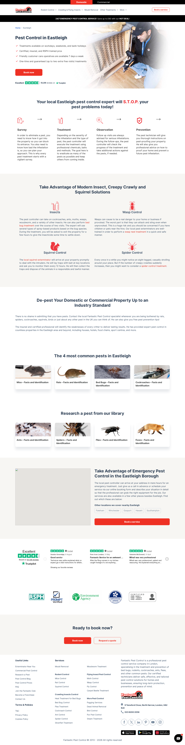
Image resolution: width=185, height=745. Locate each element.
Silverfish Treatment (64, 723)
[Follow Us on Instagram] (160, 722)
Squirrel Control (62, 686)
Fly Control (91, 686)
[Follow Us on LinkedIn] (138, 722)
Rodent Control (47, 10)
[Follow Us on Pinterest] (145, 722)
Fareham (100, 510)
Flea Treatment (61, 706)
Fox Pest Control (94, 714)
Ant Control (60, 714)
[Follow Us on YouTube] (153, 722)
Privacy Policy (21, 715)
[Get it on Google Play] (145, 732)
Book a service (161, 10)
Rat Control (60, 682)
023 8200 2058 (132, 712)
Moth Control (92, 678)
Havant (139, 510)
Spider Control (61, 719)
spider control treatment (153, 266)
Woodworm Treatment (96, 666)
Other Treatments (108, 10)
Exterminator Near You (25, 666)
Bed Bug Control (62, 702)
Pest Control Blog (23, 678)
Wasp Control (93, 682)
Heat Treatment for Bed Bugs (68, 698)
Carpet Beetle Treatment (98, 690)
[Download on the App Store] (128, 732)
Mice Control (60, 678)
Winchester (114, 510)
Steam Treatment (94, 719)
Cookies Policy (21, 719)
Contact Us (20, 699)
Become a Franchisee (24, 695)
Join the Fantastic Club (25, 691)
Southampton (153, 510)
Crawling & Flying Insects (69, 10)
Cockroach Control (63, 710)
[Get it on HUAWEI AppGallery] (162, 732)
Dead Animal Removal (96, 706)
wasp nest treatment (135, 231)
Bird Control (92, 710)
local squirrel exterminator (37, 259)
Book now (29, 72)
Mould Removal (91, 10)
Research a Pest (22, 674)
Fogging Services (94, 702)
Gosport (127, 510)
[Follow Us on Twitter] (131, 722)
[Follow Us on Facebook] (124, 722)
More (122, 10)
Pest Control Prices (23, 683)
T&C (17, 711)
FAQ (17, 687)
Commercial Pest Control (26, 670)
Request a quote (107, 640)
